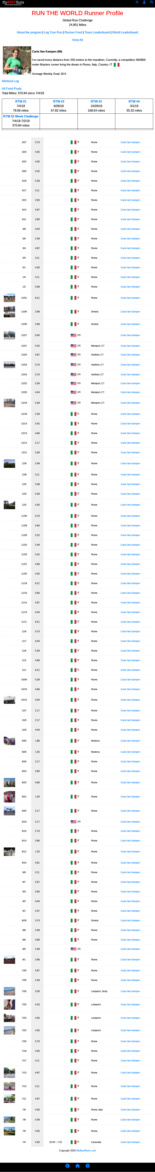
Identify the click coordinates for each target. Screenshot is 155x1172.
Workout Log (10, 81)
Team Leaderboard (97, 32)
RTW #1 (20, 101)
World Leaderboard (125, 32)
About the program (29, 32)
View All (77, 40)
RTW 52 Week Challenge (20, 116)
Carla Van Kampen (130, 142)
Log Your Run (53, 32)
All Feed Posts (12, 88)
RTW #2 (58, 101)
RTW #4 (134, 101)
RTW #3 (96, 101)
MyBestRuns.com (86, 1150)
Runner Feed (73, 32)
